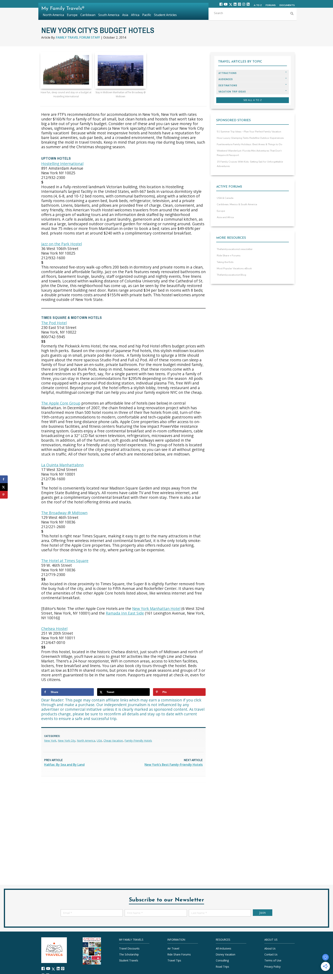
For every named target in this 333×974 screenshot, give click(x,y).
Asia (125, 15)
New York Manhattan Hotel (156, 608)
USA (99, 740)
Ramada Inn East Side (125, 613)
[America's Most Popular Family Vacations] (92, 950)
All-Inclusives (223, 948)
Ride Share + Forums (228, 255)
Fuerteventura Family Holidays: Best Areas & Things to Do (249, 144)
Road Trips (222, 966)
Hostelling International (62, 163)
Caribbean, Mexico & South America (237, 204)
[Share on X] (4, 487)
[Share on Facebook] (4, 479)
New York (50, 740)
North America (86, 740)
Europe (221, 211)
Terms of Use (272, 960)
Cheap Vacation (113, 740)
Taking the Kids (225, 262)
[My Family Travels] (54, 950)
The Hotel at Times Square (64, 560)
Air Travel (173, 948)
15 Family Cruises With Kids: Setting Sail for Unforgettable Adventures (250, 164)
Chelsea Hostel (54, 628)
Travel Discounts (129, 948)
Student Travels (128, 960)
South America (108, 15)
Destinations (228, 85)
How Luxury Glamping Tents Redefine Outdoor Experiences (250, 138)
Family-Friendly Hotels (138, 740)
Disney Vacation (225, 954)
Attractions (228, 73)
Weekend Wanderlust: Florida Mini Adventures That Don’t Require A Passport (249, 153)
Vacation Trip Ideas (232, 91)
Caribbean (87, 15)
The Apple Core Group (60, 403)
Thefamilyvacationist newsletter (235, 249)
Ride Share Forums (179, 954)
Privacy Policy (272, 966)
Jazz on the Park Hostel (61, 243)
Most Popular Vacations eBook (234, 268)
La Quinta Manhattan (62, 465)
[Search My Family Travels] (292, 14)
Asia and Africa (225, 217)
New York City (66, 740)
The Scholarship (129, 954)
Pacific (146, 15)
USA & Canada (225, 198)
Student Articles (165, 15)
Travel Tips (174, 960)
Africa (135, 15)
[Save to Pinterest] (4, 495)
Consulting (222, 960)
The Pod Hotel (54, 322)
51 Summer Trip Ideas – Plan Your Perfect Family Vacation (249, 131)
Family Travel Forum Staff (78, 37)
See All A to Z (252, 100)
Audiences (226, 79)
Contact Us (271, 954)
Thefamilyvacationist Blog (231, 275)
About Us (270, 948)
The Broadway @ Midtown (64, 512)
